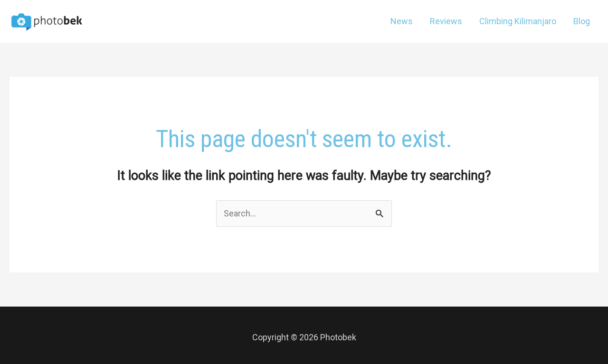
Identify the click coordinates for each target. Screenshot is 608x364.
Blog (581, 21)
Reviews (446, 21)
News (401, 21)
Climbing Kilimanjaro (517, 21)
